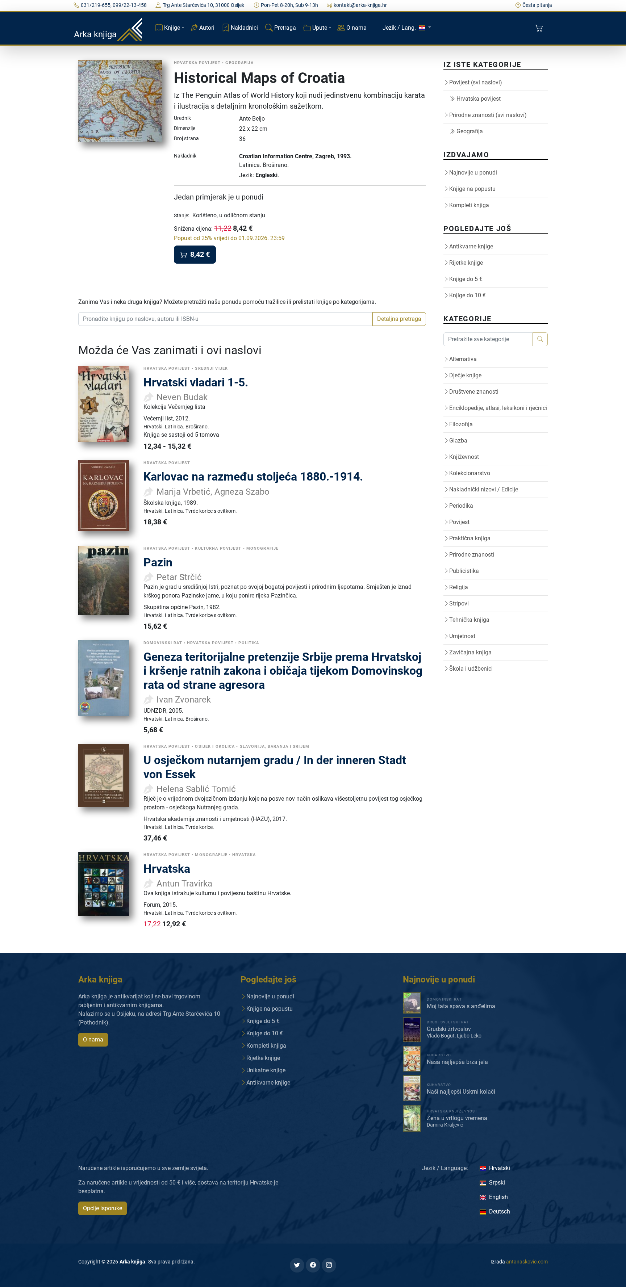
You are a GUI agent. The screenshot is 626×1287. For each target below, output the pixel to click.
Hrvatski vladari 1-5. (195, 382)
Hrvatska (166, 869)
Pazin (157, 562)
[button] (540, 28)
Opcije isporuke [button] (102, 1208)
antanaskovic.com (527, 1262)
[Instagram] (329, 1265)
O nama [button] (93, 1039)
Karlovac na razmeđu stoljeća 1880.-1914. (253, 476)
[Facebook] (313, 1265)
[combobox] (225, 319)
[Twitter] (297, 1265)
